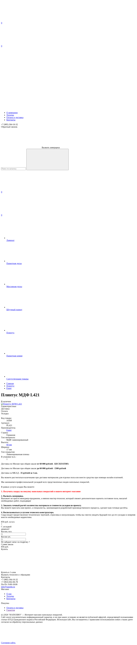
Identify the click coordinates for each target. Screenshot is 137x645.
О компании (12, 112)
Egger (9, 430)
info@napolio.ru (8, 587)
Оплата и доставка (14, 117)
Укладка (10, 115)
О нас (9, 594)
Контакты (10, 120)
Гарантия (10, 610)
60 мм (9, 445)
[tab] (68, 406)
